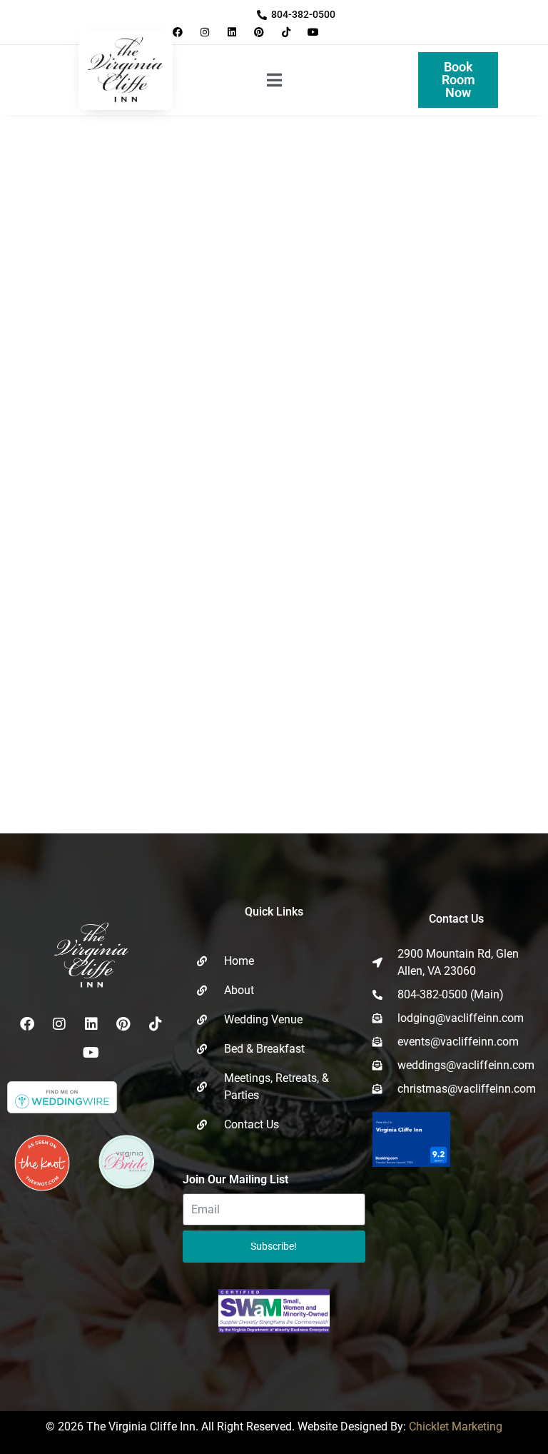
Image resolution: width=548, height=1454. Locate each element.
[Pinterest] (259, 32)
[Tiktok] (286, 32)
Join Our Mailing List (235, 1179)
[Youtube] (314, 32)
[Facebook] (177, 32)
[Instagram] (204, 32)
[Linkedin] (231, 32)
